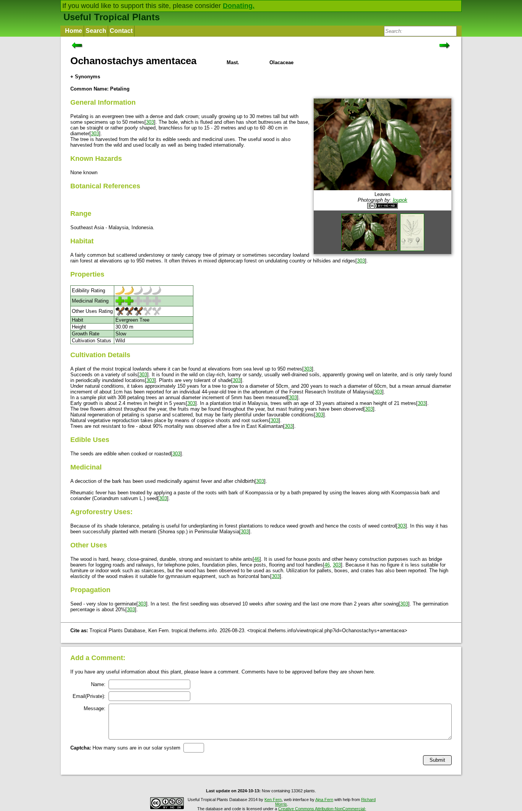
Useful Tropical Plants (111, 17)
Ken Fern (273, 799)
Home (73, 31)
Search (96, 31)
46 (256, 559)
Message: (94, 708)
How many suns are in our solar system (125, 748)
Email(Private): (89, 696)
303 (150, 122)
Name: (98, 684)
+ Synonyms (85, 76)
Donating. (239, 6)
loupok (400, 200)
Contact (121, 31)
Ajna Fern (324, 799)
